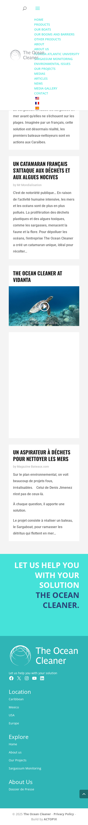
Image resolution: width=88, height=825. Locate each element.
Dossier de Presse (21, 789)
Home (13, 744)
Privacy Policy (64, 814)
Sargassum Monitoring (25, 768)
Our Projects (17, 760)
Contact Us (60, 624)
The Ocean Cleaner (37, 814)
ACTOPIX (50, 819)
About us (15, 752)
